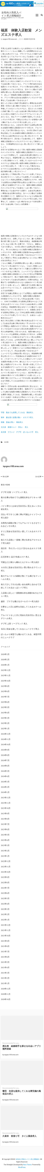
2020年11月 (5, 994)
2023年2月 (5, 850)
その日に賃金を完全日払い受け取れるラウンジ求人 (21, 569)
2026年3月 (5, 654)
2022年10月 (5, 872)
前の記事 (6, 476)
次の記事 (38, 476)
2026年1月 (5, 665)
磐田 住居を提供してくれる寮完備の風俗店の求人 (21, 1092)
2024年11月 (5, 739)
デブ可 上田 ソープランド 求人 (14, 623)
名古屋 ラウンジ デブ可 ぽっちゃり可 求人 (19, 432)
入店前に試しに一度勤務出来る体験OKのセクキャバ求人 (21, 594)
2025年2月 (5, 723)
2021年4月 (5, 967)
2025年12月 (5, 670)
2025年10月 (5, 680)
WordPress (22, 1167)
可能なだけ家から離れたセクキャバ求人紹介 (20, 562)
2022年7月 (5, 888)
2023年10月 (5, 808)
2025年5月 (5, 707)
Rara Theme (27, 1164)
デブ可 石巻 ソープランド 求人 (14, 492)
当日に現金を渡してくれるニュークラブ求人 (20, 629)
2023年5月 (5, 834)
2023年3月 (5, 845)
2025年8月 (5, 691)
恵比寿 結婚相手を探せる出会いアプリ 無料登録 (22, 1047)
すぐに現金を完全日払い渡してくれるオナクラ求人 (21, 533)
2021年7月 (5, 951)
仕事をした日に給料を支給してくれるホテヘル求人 (21, 608)
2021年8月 (5, 946)
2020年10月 (5, 999)
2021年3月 (5, 972)
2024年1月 (5, 792)
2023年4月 (5, 840)
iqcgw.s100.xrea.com (10, 39)
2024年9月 (5, 749)
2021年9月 (5, 941)
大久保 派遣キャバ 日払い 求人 (14, 427)
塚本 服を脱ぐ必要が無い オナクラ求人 (17, 417)
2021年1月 (5, 983)
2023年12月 (5, 797)
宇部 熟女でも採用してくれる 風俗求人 (17, 412)
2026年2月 (5, 659)
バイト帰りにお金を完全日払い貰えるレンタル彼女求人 (21, 507)
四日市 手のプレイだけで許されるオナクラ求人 (21, 550)
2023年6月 (5, 829)
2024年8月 (5, 755)
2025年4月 (5, 712)
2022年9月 (5, 877)
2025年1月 (5, 728)
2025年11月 (5, 675)
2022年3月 (5, 909)
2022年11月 (5, 866)
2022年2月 (5, 914)
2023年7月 (5, 824)
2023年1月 (5, 856)
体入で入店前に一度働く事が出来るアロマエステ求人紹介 (21, 541)
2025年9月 (5, 686)
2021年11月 (5, 930)
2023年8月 (5, 818)
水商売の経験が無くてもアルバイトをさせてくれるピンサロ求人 (21, 524)
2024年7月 (5, 760)
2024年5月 (5, 771)
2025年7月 (5, 696)
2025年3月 (5, 718)
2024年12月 (5, 734)
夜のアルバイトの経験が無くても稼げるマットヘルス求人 (21, 577)
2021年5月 (5, 962)
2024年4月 (5, 776)
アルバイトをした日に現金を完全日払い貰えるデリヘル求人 (21, 617)
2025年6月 (5, 702)
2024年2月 (5, 787)
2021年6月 (5, 957)
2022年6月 (5, 893)
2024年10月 (5, 744)
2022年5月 (5, 898)
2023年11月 (5, 803)
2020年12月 (5, 988)
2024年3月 (5, 781)
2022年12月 (5, 861)
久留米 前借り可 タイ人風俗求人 (19, 1136)
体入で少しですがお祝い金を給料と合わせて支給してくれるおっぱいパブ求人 (21, 586)
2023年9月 (5, 813)
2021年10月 (5, 935)
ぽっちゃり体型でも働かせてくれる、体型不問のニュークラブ (21, 636)
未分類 (6, 442)
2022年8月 (5, 882)
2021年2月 (5, 978)
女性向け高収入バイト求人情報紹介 (11, 14)
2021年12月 (5, 925)
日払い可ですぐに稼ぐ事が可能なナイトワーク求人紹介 (21, 516)
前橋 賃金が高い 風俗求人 (12, 422)
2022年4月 (5, 903)
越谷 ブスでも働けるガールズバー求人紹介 (20, 601)
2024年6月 (5, 765)
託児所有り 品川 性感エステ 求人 (15, 556)
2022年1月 (5, 919)
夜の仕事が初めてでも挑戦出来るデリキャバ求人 (21, 499)
